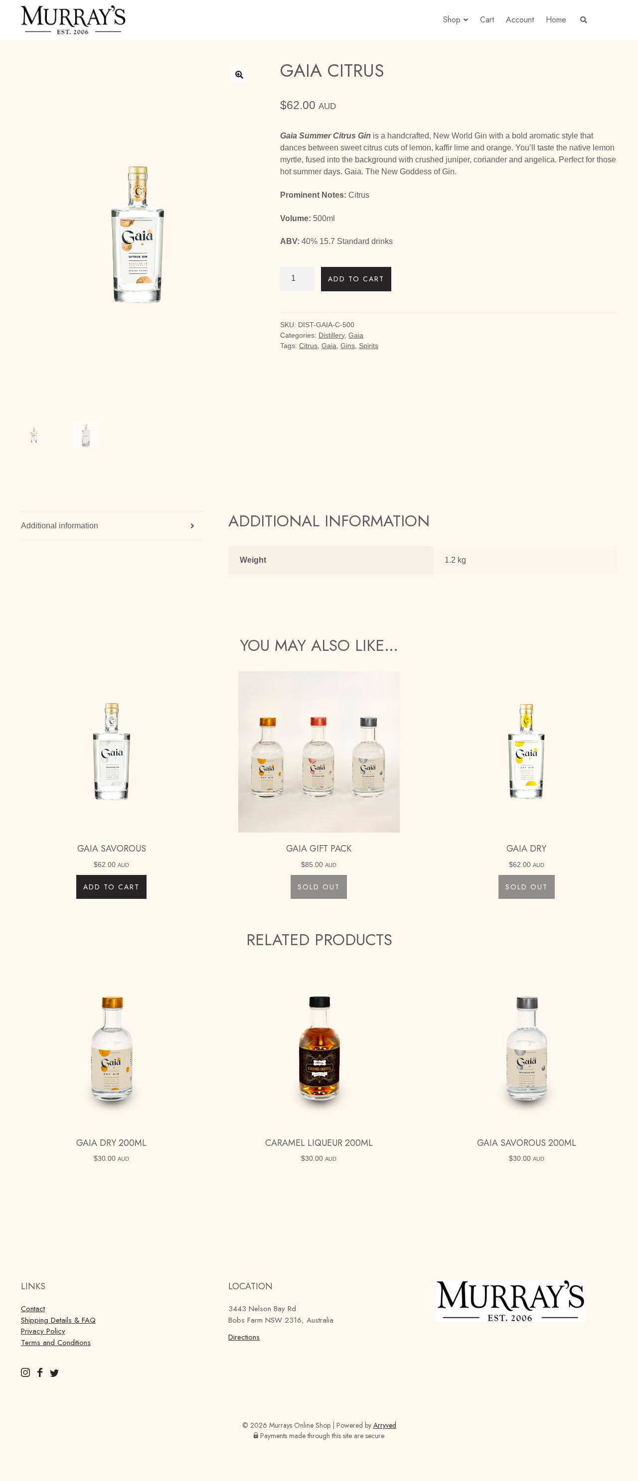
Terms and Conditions (56, 1342)
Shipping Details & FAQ (58, 1320)
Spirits (368, 346)
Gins (347, 346)
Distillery (331, 335)
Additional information (59, 525)
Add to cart (356, 279)
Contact (33, 1308)
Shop (452, 19)
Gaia (355, 335)
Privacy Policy (43, 1331)
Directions (244, 1337)
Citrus (308, 346)
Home (556, 19)
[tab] (111, 526)
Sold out (319, 887)
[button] (239, 75)
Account (520, 19)
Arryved (384, 1425)
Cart (487, 19)
